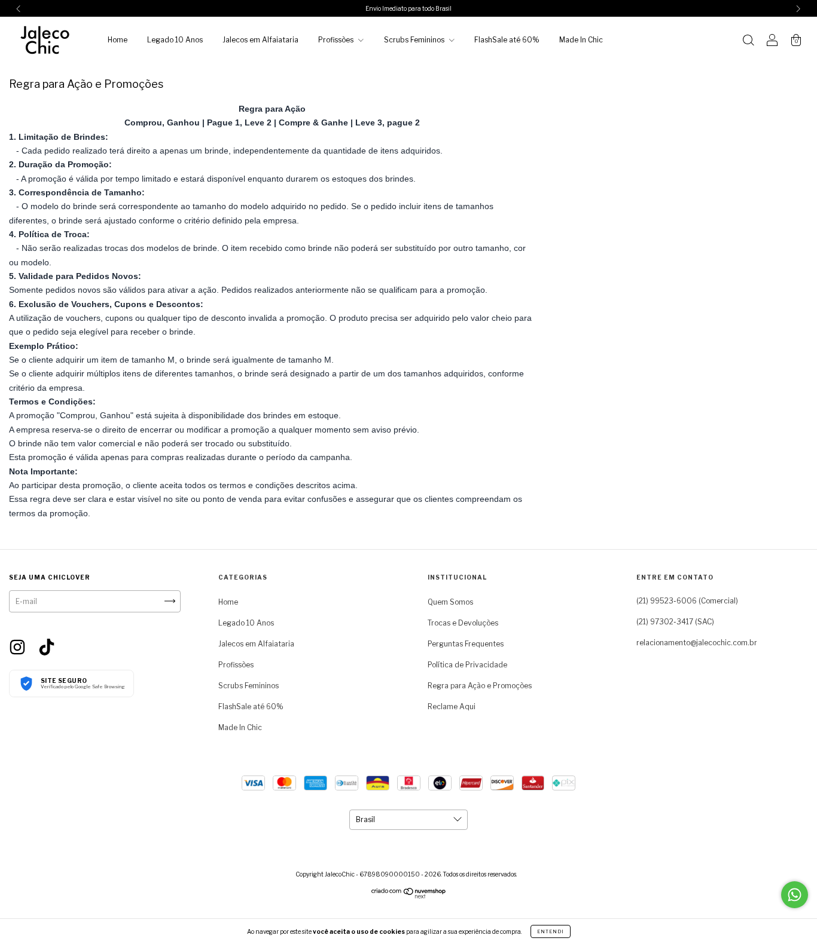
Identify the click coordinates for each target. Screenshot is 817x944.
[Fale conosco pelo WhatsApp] (794, 894)
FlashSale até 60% (506, 39)
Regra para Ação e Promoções (480, 685)
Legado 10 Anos (175, 39)
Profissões (336, 39)
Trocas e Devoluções (463, 622)
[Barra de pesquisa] (748, 41)
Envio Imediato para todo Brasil (408, 8)
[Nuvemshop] (408, 895)
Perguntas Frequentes (466, 643)
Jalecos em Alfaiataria (260, 39)
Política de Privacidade (467, 664)
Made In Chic (581, 39)
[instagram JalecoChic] (18, 646)
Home (117, 39)
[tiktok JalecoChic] (46, 646)
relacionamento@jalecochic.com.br (696, 642)
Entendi (550, 931)
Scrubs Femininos (415, 39)
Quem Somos (450, 601)
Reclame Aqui (451, 706)
